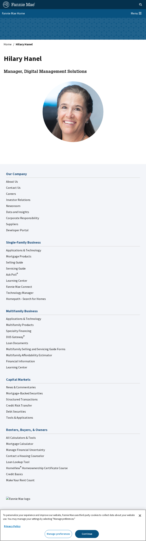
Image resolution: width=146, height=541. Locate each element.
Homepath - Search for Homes (26, 299)
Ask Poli (12, 274)
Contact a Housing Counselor (25, 456)
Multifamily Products (20, 325)
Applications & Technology (23, 250)
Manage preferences (58, 533)
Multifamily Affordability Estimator (29, 355)
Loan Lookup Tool (17, 462)
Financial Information (20, 361)
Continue (87, 533)
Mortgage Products (18, 256)
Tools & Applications (19, 417)
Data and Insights (17, 212)
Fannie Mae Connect (19, 287)
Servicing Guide (16, 268)
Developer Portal (17, 230)
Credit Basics (14, 474)
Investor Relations (18, 200)
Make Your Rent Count (20, 480)
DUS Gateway (15, 337)
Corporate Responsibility (22, 218)
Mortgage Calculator (19, 444)
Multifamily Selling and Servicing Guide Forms (35, 349)
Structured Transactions (22, 399)
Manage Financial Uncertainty (25, 450)
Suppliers (12, 224)
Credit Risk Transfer (19, 405)
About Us (12, 181)
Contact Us (13, 188)
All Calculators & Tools (21, 438)
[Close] (140, 515)
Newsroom (13, 206)
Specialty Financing (18, 331)
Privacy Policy (12, 526)
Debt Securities (16, 411)
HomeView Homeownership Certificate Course (37, 468)
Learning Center (16, 280)
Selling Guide (14, 262)
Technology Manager (19, 293)
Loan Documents (17, 343)
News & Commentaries (21, 387)
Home (8, 44)
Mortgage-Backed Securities (24, 393)
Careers (11, 194)
